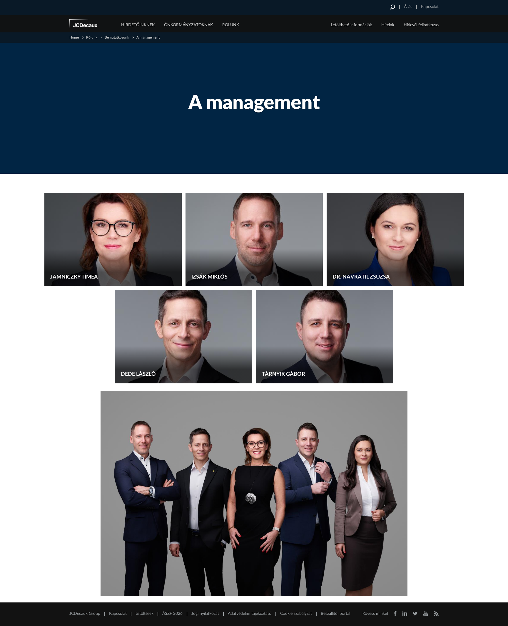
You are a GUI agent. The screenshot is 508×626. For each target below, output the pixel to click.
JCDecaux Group (84, 614)
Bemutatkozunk (117, 37)
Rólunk (230, 25)
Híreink (387, 25)
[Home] (91, 24)
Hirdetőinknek (138, 25)
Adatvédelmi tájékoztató (249, 614)
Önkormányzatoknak (188, 25)
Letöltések (144, 614)
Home (74, 37)
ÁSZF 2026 (172, 614)
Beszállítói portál (335, 614)
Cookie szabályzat (296, 614)
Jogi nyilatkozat (205, 614)
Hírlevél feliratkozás (421, 25)
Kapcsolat (430, 7)
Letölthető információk (351, 25)
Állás (408, 7)
